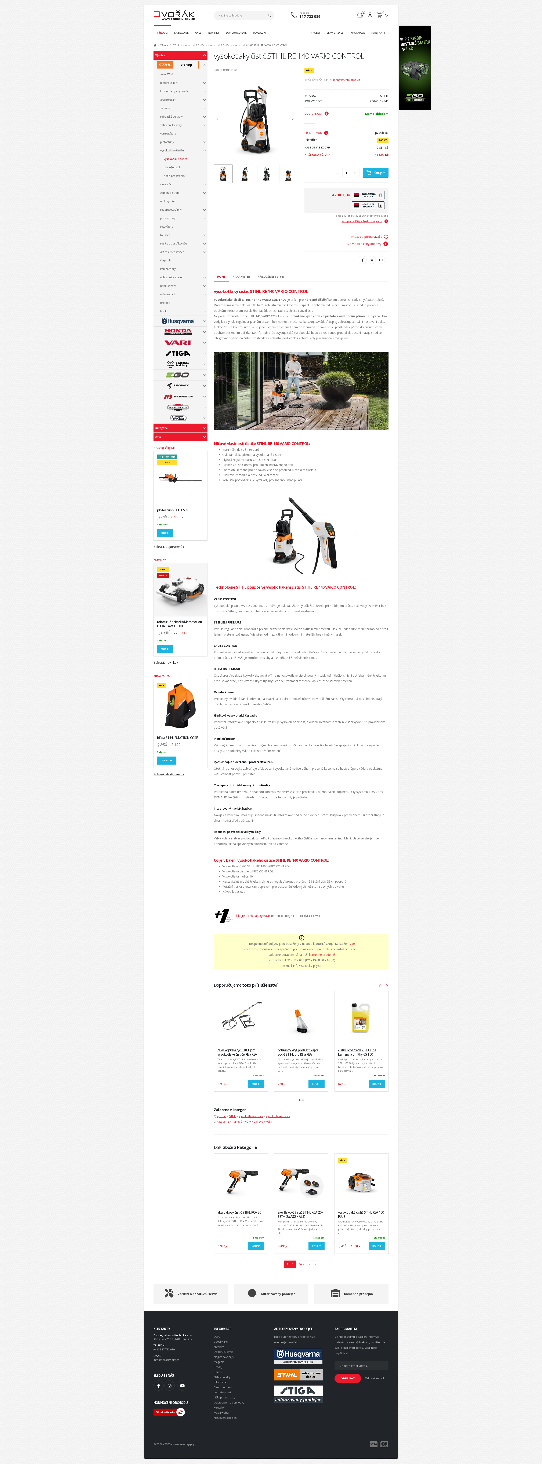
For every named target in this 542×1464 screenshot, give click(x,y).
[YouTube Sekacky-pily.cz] (182, 1385)
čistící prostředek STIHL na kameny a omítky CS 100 (357, 1052)
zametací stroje (170, 193)
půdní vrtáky (168, 218)
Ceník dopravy (223, 1387)
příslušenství (172, 167)
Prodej (218, 1367)
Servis (218, 1372)
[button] (299, 1100)
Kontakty (219, 1407)
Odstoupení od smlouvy (229, 1402)
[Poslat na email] (381, 260)
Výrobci (164, 45)
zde (352, 944)
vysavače (165, 184)
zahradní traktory (171, 125)
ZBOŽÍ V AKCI (162, 676)
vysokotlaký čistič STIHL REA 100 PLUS (361, 1214)
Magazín (219, 1362)
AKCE (198, 32)
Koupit (165, 532)
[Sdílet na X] (372, 260)
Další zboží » (307, 1264)
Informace (220, 1382)
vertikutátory (168, 133)
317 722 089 (310, 16)
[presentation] (219, 119)
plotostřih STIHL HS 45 (173, 510)
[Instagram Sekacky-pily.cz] (170, 1385)
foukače (165, 235)
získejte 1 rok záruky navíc (252, 916)
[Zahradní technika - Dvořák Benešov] (174, 15)
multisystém (168, 201)
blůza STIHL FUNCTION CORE (177, 738)
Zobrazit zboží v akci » (168, 774)
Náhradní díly (222, 1377)
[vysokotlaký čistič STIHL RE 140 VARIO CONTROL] (256, 119)
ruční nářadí (167, 294)
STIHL (176, 45)
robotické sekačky (171, 116)
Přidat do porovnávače (366, 237)
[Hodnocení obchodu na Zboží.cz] (169, 1412)
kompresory (168, 269)
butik (163, 311)
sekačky (165, 108)
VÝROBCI (162, 32)
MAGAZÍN (259, 32)
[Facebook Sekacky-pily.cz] (158, 1385)
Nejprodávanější (224, 1357)
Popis (221, 277)
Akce (158, 436)
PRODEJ (315, 32)
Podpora (305, 12)
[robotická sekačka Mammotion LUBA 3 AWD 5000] (180, 590)
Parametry (241, 277)
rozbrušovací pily (170, 209)
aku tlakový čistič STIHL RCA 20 (239, 1212)
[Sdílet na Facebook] (363, 260)
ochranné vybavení (172, 277)
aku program (168, 100)
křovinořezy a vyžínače (174, 91)
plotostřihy (167, 142)
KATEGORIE (181, 32)
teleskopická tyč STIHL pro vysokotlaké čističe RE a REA (237, 1052)
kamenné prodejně (322, 955)
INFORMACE (357, 32)
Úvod (217, 1336)
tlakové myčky (263, 1121)
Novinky (219, 1347)
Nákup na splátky (224, 1397)
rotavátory (166, 226)
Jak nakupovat (222, 1392)
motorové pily (168, 83)
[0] (360, 15)
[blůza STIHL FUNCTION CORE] (180, 705)
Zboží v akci (221, 1341)
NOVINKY (214, 32)
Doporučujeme (223, 1352)
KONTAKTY (378, 32)
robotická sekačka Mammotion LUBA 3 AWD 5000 (179, 624)
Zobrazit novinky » (165, 663)
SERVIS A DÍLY (334, 32)
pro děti (165, 303)
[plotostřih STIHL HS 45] (180, 478)
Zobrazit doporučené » (169, 547)
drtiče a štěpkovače (172, 252)
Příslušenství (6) (270, 277)
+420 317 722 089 (164, 1349)
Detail (165, 760)
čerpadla (165, 260)
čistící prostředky (174, 176)
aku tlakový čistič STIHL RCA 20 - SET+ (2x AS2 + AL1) (300, 1214)
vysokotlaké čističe (194, 45)
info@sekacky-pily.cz (166, 1360)
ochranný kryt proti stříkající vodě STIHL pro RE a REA (298, 1052)
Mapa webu (221, 1413)
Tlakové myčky (241, 1121)
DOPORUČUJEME (236, 32)
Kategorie (161, 428)
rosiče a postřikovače (173, 243)
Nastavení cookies (225, 1418)
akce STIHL (167, 74)
